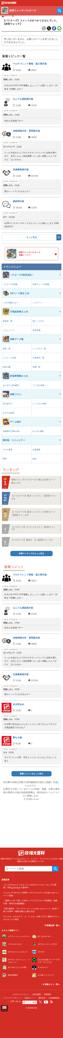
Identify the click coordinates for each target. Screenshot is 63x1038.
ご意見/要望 (36, 994)
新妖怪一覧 (7, 321)
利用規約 (47, 994)
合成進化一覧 (38, 358)
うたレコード (8, 330)
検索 (55, 868)
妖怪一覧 (6, 348)
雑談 (35, 459)
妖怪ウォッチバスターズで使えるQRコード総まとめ (33, 481)
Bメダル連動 (38, 431)
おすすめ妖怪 (8, 413)
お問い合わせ (15, 1001)
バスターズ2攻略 (10, 284)
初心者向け (7, 404)
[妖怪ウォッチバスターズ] (9, 3)
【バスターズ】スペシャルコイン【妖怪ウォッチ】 (33, 528)
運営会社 (42, 998)
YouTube (46, 1002)
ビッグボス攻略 (39, 404)
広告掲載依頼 (54, 998)
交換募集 (36, 449)
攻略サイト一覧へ (52, 984)
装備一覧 (36, 367)
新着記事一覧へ (53, 925)
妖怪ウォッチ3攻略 (41, 284)
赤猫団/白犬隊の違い (12, 431)
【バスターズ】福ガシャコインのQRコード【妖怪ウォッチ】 (33, 513)
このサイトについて (20, 994)
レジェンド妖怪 (9, 358)
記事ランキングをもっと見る (31, 553)
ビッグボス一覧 (39, 348)
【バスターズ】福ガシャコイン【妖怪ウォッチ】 (34, 497)
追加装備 (36, 330)
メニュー (4, 1010)
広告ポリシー (30, 998)
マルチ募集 (7, 449)
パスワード (37, 303)
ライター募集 (31, 1002)
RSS (51, 1001)
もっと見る (31, 237)
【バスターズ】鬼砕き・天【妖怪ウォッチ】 (32, 540)
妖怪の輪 (6, 367)
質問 (5, 459)
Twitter (40, 1001)
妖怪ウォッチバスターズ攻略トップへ (29, 253)
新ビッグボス (38, 321)
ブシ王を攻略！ (39, 385)
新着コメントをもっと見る (31, 774)
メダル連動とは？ (10, 303)
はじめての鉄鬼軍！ (11, 385)
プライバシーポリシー (12, 998)
